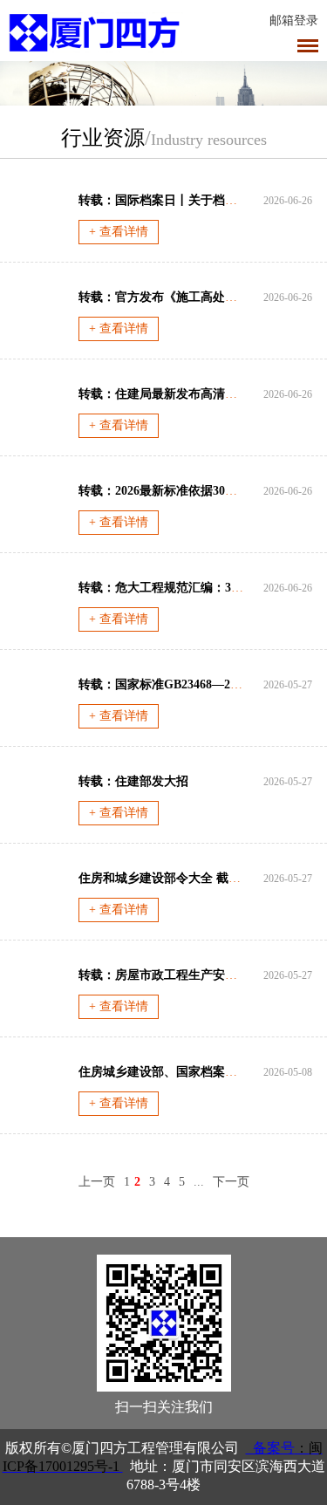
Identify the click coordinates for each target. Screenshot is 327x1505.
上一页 (96, 1181)
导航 (307, 45)
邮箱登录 (293, 20)
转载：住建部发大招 (133, 781)
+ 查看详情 (118, 231)
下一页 (231, 1181)
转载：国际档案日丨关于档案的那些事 (182, 200)
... (199, 1181)
